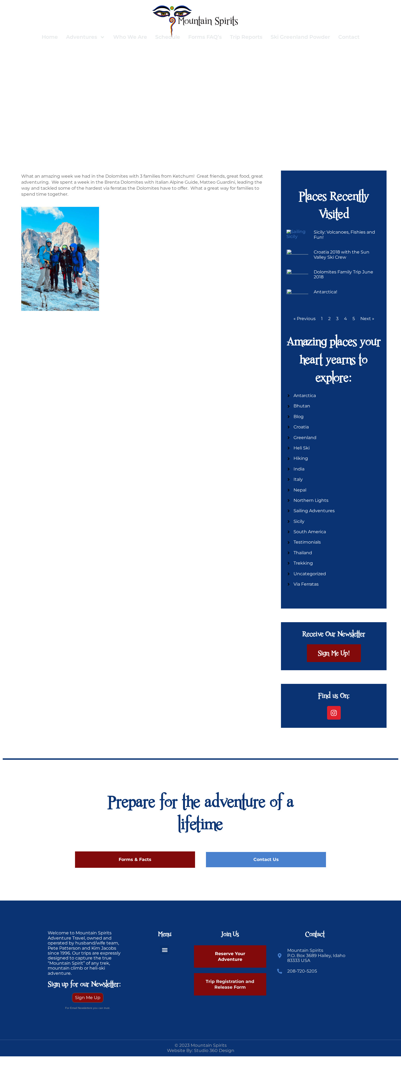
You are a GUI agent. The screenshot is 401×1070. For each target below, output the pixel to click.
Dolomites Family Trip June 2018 (343, 274)
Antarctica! (325, 291)
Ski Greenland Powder (300, 37)
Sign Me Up (87, 997)
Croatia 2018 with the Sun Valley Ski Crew (341, 254)
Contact (349, 37)
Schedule (167, 37)
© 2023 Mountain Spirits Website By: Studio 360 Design (200, 1048)
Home (50, 37)
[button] (164, 949)
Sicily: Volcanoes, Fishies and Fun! (344, 235)
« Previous (305, 318)
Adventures (81, 37)
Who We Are (130, 37)
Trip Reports (246, 37)
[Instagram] (334, 713)
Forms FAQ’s (205, 37)
